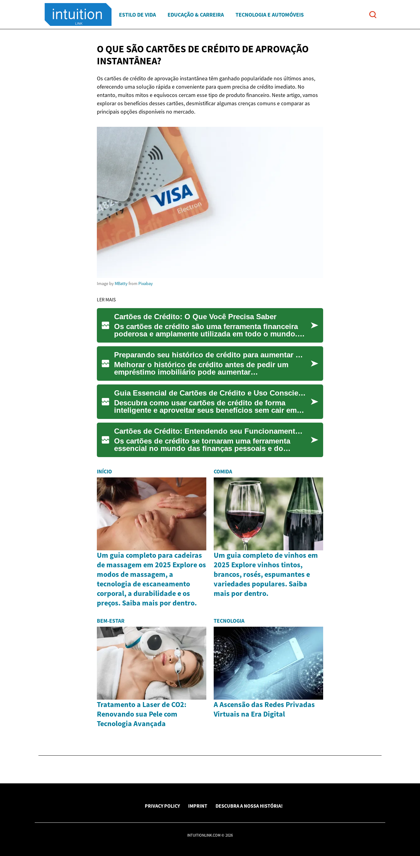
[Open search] (372, 15)
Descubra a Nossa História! (249, 806)
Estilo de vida (137, 14)
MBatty (121, 283)
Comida (223, 471)
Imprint (197, 806)
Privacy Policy (162, 806)
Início (104, 471)
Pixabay (145, 283)
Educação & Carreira (196, 14)
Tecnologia (229, 620)
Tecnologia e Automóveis (270, 14)
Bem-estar (111, 620)
